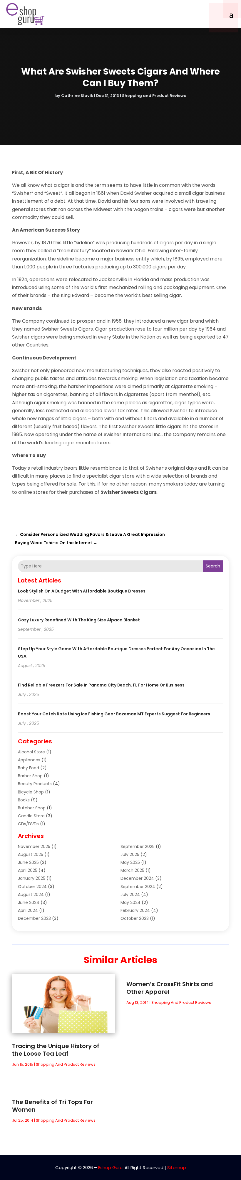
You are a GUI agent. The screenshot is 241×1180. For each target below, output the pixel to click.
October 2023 (134, 918)
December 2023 (34, 918)
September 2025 (137, 846)
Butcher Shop (32, 808)
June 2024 (28, 902)
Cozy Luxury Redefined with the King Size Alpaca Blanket (79, 620)
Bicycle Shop (31, 792)
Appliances (29, 760)
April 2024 (28, 910)
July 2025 (129, 854)
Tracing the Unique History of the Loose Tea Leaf (55, 1050)
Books (24, 800)
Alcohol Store (31, 752)
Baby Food (28, 768)
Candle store (31, 816)
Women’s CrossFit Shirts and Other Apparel (169, 988)
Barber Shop (30, 776)
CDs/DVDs (28, 824)
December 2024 (137, 878)
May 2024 (130, 902)
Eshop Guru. (110, 1167)
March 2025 (132, 870)
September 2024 (137, 886)
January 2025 (31, 878)
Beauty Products (35, 784)
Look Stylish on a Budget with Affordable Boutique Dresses (81, 591)
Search (213, 566)
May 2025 (130, 862)
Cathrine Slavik (77, 95)
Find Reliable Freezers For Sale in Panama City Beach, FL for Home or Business (101, 685)
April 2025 (27, 870)
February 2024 (135, 910)
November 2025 (34, 846)
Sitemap (176, 1167)
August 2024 (31, 894)
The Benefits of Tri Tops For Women (52, 1106)
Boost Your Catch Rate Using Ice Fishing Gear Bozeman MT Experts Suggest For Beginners (114, 714)
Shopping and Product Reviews (154, 95)
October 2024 (32, 886)
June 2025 (28, 862)
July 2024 (130, 894)
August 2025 (30, 854)
